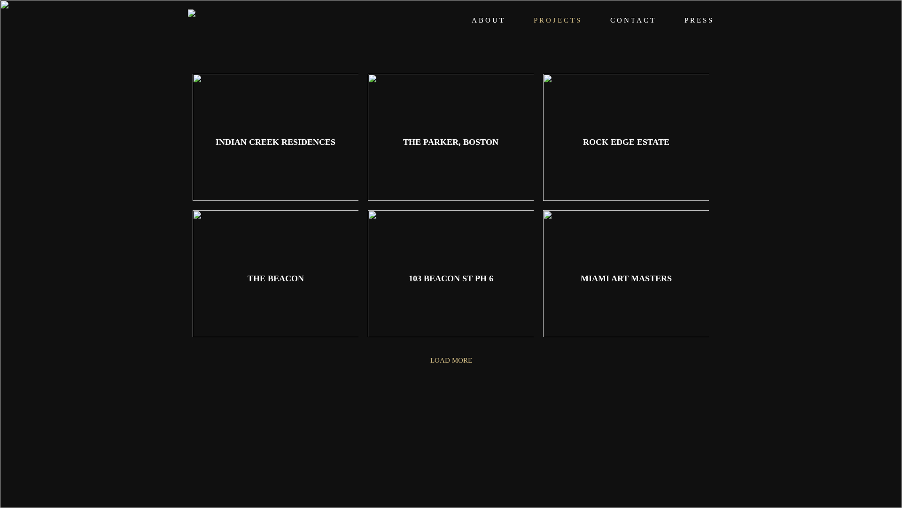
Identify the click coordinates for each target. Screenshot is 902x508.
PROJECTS (558, 20)
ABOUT (488, 20)
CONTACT (633, 20)
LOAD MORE (451, 360)
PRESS (699, 20)
